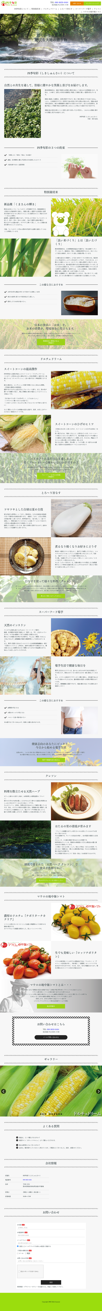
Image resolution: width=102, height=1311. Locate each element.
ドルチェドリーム (50, 9)
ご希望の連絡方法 (22, 1250)
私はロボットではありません (30, 1271)
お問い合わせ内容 (22, 1258)
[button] (40, 1114)
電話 (28, 1253)
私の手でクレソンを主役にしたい (51, 880)
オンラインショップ (92, 3)
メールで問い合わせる (51, 1037)
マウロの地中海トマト (92, 12)
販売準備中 (51, 1006)
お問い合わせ (77, 3)
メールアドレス (22, 1240)
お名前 (19, 1224)
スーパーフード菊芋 (83, 9)
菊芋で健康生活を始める (51, 760)
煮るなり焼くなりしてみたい (51, 596)
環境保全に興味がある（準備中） (51, 342)
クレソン (97, 9)
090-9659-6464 (61, 2)
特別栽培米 (35, 9)
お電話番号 (20, 1232)
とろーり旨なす (66, 9)
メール (21, 1253)
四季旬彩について (21, 9)
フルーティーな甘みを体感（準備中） (51, 476)
